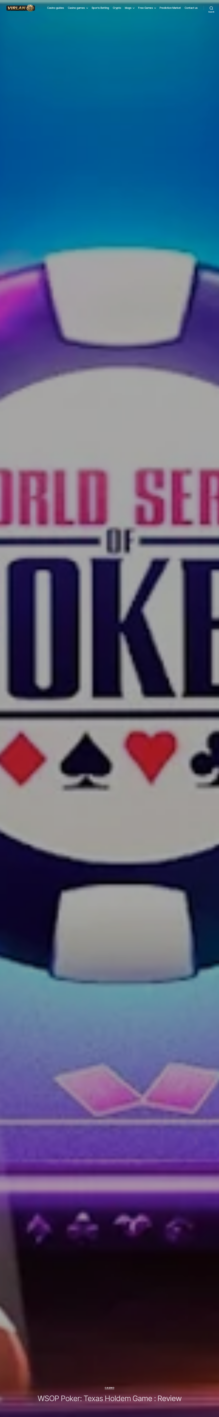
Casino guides (55, 7)
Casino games (76, 7)
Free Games (145, 7)
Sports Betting (100, 7)
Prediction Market (170, 7)
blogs (128, 7)
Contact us (191, 7)
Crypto (117, 7)
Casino (109, 1388)
